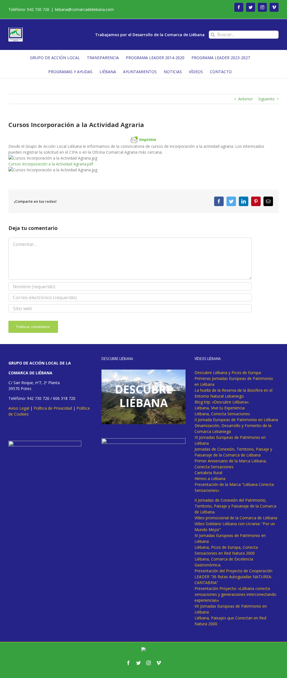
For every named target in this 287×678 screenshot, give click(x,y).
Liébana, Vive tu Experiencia (220, 408)
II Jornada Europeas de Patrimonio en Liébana (236, 419)
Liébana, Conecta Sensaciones (222, 413)
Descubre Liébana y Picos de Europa (228, 372)
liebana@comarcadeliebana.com (84, 9)
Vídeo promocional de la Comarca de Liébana (236, 517)
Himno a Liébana (210, 478)
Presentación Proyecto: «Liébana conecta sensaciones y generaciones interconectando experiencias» (235, 594)
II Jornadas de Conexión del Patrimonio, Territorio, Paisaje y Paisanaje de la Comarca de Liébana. (235, 506)
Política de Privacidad (53, 408)
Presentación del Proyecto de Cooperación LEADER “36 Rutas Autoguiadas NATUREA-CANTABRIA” (233, 576)
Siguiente (266, 99)
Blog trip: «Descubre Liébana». (222, 402)
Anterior (245, 99)
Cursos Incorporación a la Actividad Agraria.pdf (50, 164)
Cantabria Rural (208, 472)
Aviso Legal (18, 408)
